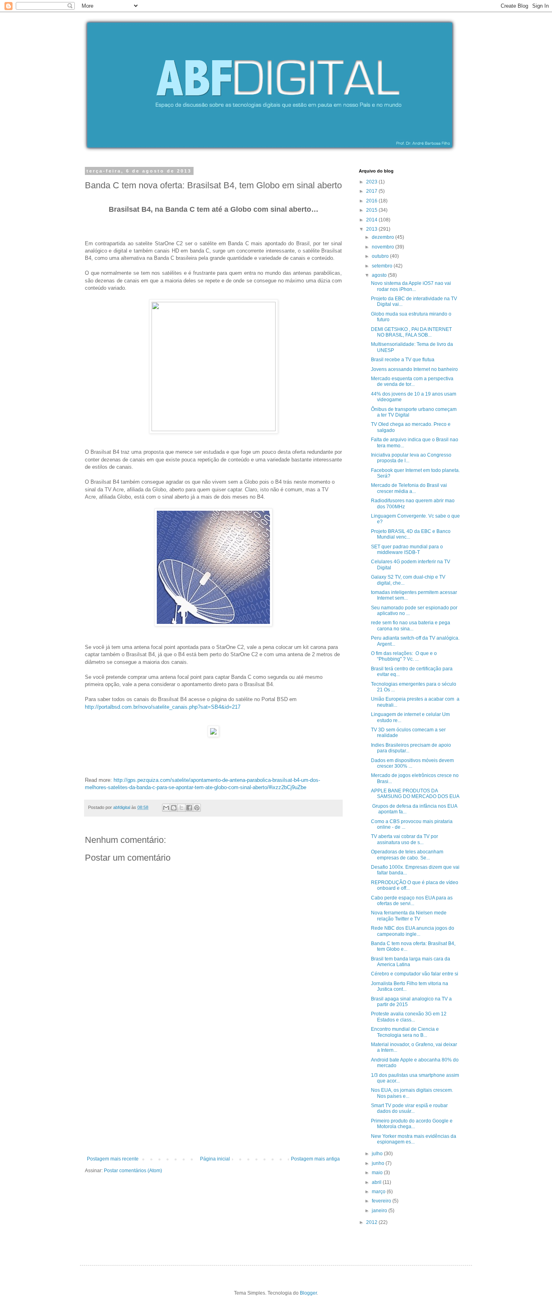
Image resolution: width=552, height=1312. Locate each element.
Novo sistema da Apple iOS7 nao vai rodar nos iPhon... (411, 286)
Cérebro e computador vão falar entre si (414, 974)
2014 (372, 220)
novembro (383, 247)
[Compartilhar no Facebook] (189, 808)
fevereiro (382, 1201)
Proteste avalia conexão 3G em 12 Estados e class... (409, 1016)
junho (379, 1163)
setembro (383, 266)
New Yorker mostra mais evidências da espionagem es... (413, 1139)
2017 (372, 191)
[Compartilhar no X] (181, 808)
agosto (380, 275)
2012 (372, 1222)
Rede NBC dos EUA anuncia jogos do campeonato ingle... (412, 931)
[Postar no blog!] (174, 808)
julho (378, 1153)
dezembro (383, 237)
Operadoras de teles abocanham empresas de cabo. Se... (407, 854)
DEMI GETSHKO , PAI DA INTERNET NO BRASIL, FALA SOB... (411, 332)
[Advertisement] (213, 1095)
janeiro (380, 1210)
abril (377, 1182)
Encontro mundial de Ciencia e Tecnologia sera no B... (405, 1032)
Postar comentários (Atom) (133, 1170)
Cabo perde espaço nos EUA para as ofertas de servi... (412, 900)
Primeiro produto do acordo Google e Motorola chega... (412, 1123)
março (379, 1191)
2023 (372, 182)
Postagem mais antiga (315, 1159)
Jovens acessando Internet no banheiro (414, 369)
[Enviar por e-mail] (166, 808)
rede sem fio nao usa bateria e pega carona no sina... (410, 625)
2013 (372, 229)
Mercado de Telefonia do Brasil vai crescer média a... (409, 488)
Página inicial (215, 1159)
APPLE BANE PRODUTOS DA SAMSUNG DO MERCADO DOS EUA (415, 793)
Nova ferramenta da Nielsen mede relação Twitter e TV (409, 915)
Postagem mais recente (113, 1159)
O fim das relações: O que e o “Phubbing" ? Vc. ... (404, 656)
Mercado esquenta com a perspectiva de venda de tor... (412, 381)
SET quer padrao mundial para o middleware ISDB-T (407, 549)
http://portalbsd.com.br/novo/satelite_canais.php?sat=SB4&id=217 (162, 707)
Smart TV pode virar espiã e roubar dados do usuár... (409, 1108)
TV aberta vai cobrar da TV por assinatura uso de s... (404, 839)
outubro (381, 256)
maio (378, 1172)
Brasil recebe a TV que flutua (402, 359)
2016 (372, 201)
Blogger (308, 1293)
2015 (372, 210)
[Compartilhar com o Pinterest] (197, 808)
